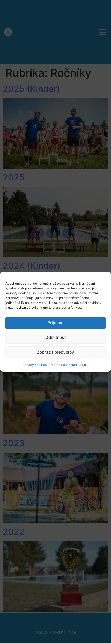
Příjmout (55, 322)
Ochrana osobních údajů (67, 365)
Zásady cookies (35, 365)
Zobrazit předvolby (55, 352)
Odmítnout (55, 337)
